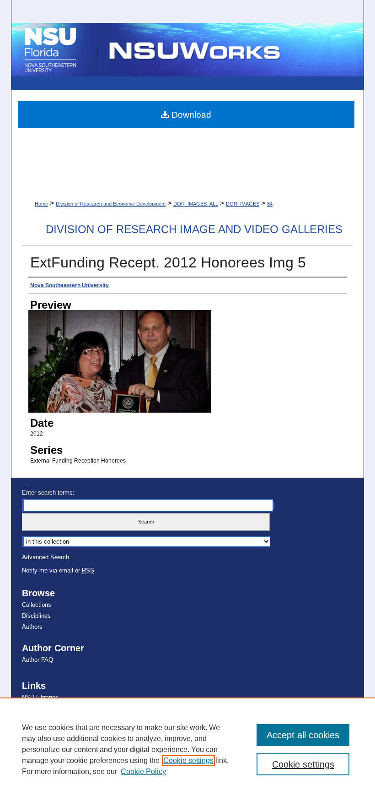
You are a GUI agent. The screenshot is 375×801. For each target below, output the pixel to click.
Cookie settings (188, 760)
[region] (187, 749)
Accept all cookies (303, 735)
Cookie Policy (143, 771)
